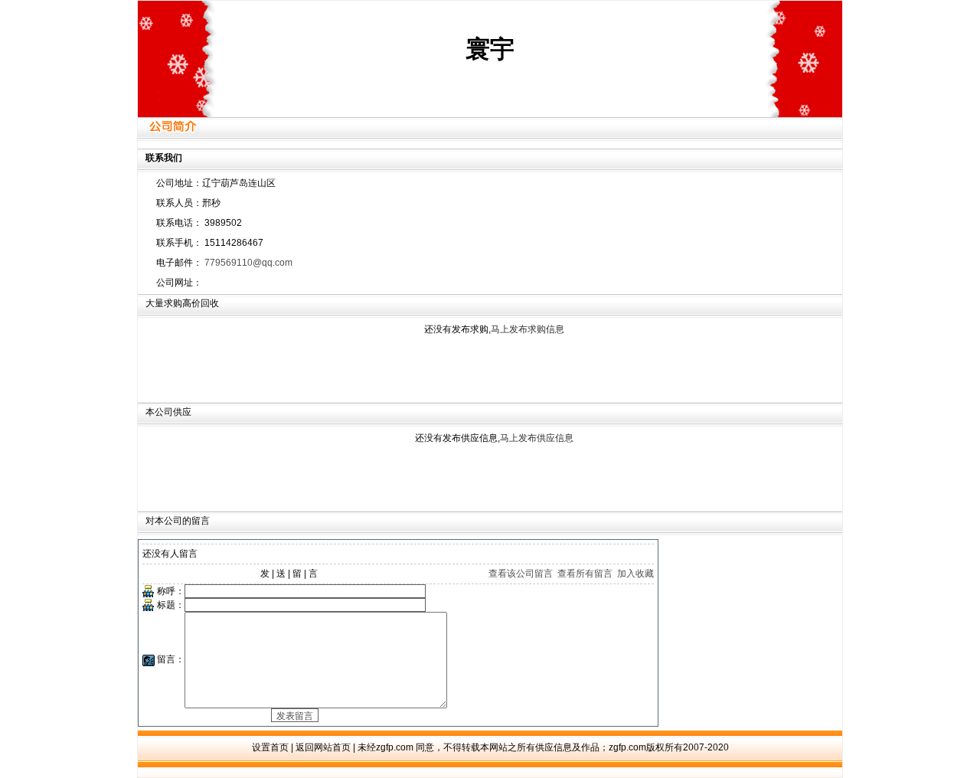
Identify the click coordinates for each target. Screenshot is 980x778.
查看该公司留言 (520, 573)
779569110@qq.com (248, 262)
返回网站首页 (323, 747)
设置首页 (270, 747)
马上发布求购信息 (527, 329)
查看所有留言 (584, 573)
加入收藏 (635, 573)
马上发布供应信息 (536, 438)
